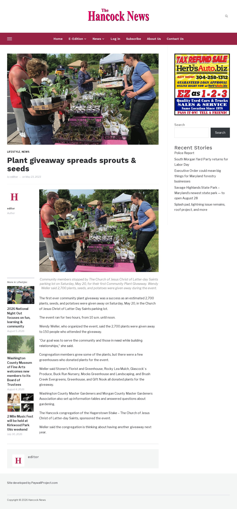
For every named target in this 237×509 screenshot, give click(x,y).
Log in (115, 39)
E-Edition (76, 39)
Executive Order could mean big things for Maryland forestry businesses (197, 176)
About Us (154, 39)
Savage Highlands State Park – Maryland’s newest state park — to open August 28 (199, 193)
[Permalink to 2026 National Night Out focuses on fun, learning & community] (20, 295)
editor (14, 176)
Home (58, 39)
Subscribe (133, 39)
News (96, 39)
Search (179, 125)
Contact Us (175, 39)
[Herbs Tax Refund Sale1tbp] (202, 56)
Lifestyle (13, 151)
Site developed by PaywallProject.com (32, 482)
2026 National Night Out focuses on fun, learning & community (18, 317)
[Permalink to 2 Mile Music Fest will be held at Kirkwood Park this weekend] (20, 402)
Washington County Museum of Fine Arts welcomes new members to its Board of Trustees (19, 371)
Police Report (184, 153)
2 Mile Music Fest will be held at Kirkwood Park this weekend (20, 423)
